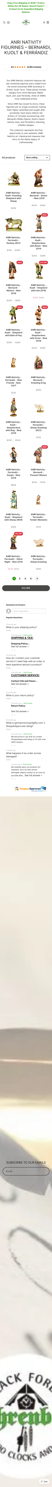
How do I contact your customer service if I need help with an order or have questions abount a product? (25, 661)
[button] (12, 650)
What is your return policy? (20, 695)
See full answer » (20, 646)
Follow (8, 630)
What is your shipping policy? (21, 627)
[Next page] (37, 578)
